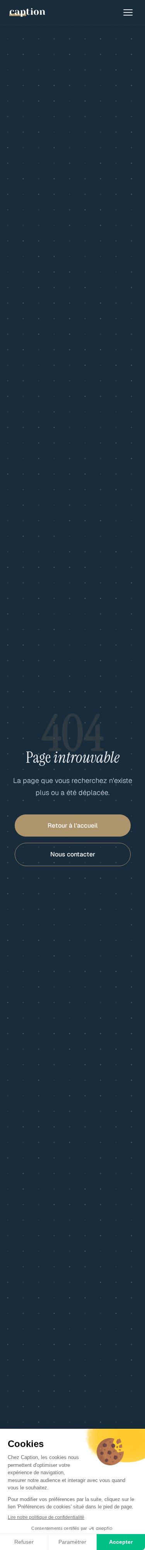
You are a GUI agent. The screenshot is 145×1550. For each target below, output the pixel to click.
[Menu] (128, 12)
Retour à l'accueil (73, 825)
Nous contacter (72, 854)
